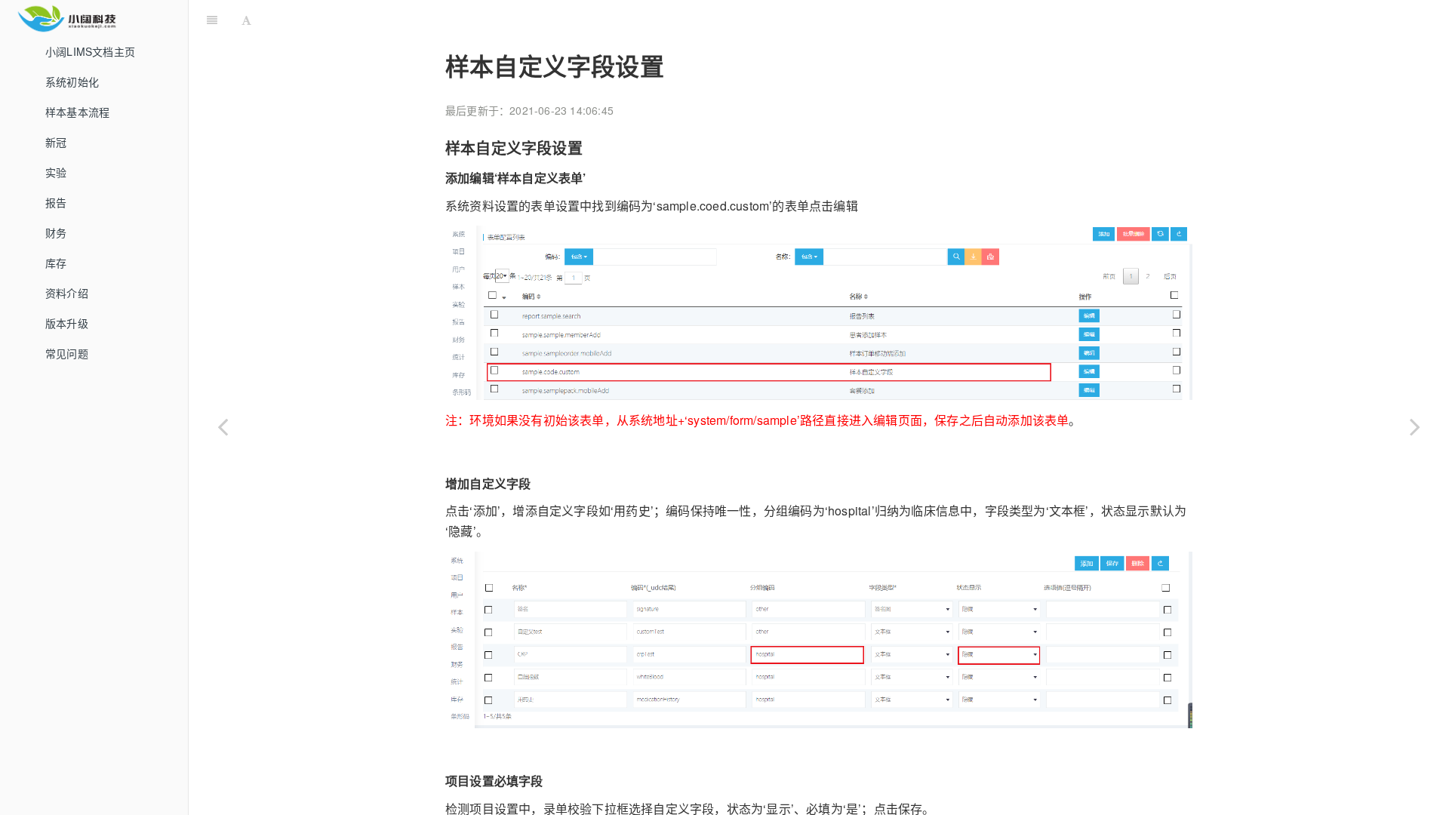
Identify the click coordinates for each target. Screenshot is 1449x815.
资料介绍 (66, 292)
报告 (55, 202)
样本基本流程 (77, 111)
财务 (55, 232)
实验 (55, 172)
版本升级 (66, 323)
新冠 (55, 141)
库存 (55, 262)
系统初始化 (72, 81)
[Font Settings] (246, 19)
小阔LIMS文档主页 (90, 51)
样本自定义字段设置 (835, 18)
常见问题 (66, 353)
